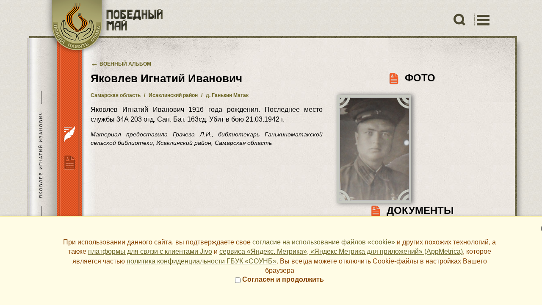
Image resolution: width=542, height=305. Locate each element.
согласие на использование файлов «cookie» (323, 242)
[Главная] (102, 27)
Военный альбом (121, 64)
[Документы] (69, 161)
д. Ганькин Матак (227, 95)
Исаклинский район (173, 95)
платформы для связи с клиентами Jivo (150, 251)
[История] (69, 133)
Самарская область (116, 95)
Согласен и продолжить (282, 279)
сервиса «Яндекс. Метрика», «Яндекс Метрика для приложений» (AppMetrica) (341, 251)
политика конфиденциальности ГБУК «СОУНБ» (202, 261)
